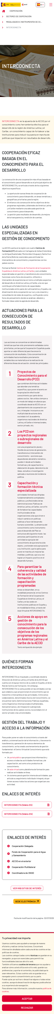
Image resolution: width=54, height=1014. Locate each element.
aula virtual (14, 769)
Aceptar (27, 998)
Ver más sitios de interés (27, 888)
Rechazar (27, 1007)
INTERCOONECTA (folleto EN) (18, 814)
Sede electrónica (25, 901)
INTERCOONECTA (10, 121)
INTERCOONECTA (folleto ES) (18, 805)
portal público (15, 757)
